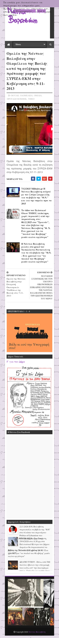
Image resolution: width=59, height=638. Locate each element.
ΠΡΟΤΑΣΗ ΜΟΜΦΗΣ (17, 98)
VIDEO (31, 98)
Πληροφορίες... (25, 11)
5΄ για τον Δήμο (16, 361)
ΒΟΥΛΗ (15, 95)
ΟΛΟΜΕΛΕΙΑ (26, 95)
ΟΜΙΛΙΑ (38, 95)
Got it (41, 11)
